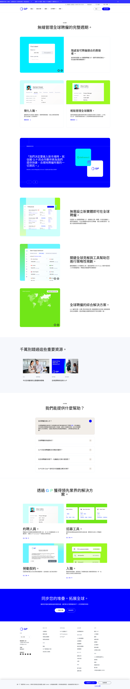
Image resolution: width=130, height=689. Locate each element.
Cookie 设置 (97, 686)
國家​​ (46, 8)
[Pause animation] (58, 70)
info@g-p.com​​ (23, 644)
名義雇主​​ (45, 631)
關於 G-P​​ (96, 631)
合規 (72, 425)
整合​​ (44, 646)
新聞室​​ (95, 642)
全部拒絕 (105, 682)
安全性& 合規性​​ (46, 651)
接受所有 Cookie (90, 682)
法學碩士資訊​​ (97, 650)
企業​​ (78, 661)
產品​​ (32, 8)
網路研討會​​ (97, 665)
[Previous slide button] (29, 182)
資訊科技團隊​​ (80, 646)
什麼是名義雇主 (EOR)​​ (99, 670)
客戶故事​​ (79, 668)
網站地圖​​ (96, 647)
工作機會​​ (96, 634)
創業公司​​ (79, 656)
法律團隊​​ (79, 641)
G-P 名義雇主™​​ (63, 631)
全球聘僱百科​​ (80, 631)
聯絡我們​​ (22, 649)
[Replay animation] (61, 70)
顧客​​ (95, 636)
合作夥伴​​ (53, 8)
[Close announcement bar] (118, 1)
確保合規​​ (45, 634)
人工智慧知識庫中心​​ (99, 657)
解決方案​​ (38, 8)
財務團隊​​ (79, 643)
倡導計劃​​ (79, 670)
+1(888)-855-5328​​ (24, 642)
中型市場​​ (79, 658)
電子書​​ (95, 667)
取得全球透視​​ (46, 639)
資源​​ (60, 8)
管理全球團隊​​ (46, 636)
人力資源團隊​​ (80, 638)
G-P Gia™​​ (62, 636)
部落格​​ (95, 659)
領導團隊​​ (79, 649)
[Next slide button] (35, 182)
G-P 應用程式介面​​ (47, 649)
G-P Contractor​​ (64, 634)
